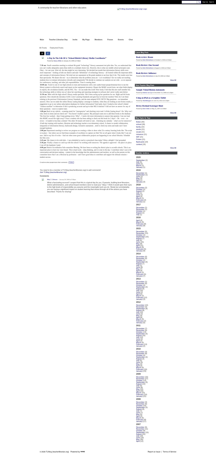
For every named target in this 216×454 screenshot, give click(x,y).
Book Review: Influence (146, 73)
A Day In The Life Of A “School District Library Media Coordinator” (76, 58)
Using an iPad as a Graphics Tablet (151, 97)
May (138, 178)
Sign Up (205, 2)
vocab (138, 132)
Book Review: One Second (147, 65)
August (139, 191)
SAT (137, 137)
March (138, 165)
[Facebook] (48, 53)
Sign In (211, 2)
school (138, 124)
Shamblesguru (147, 100)
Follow (71, 162)
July (137, 162)
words (138, 129)
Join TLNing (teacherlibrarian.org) (53, 172)
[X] (42, 53)
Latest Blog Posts (142, 52)
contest (139, 144)
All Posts (43, 48)
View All (173, 80)
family (138, 127)
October (139, 189)
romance (139, 134)
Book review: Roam (144, 57)
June (138, 164)
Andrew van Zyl (147, 92)
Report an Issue (154, 451)
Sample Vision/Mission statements (150, 89)
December (140, 173)
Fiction (138, 139)
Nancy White (57, 61)
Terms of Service (169, 451)
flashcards (140, 142)
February (139, 200)
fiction (138, 122)
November (140, 209)
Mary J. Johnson (52, 179)
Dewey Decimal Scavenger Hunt (149, 105)
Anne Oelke (146, 108)
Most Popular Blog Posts (145, 85)
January (139, 167)
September (140, 160)
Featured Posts (56, 48)
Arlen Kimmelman (147, 60)
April (138, 180)
